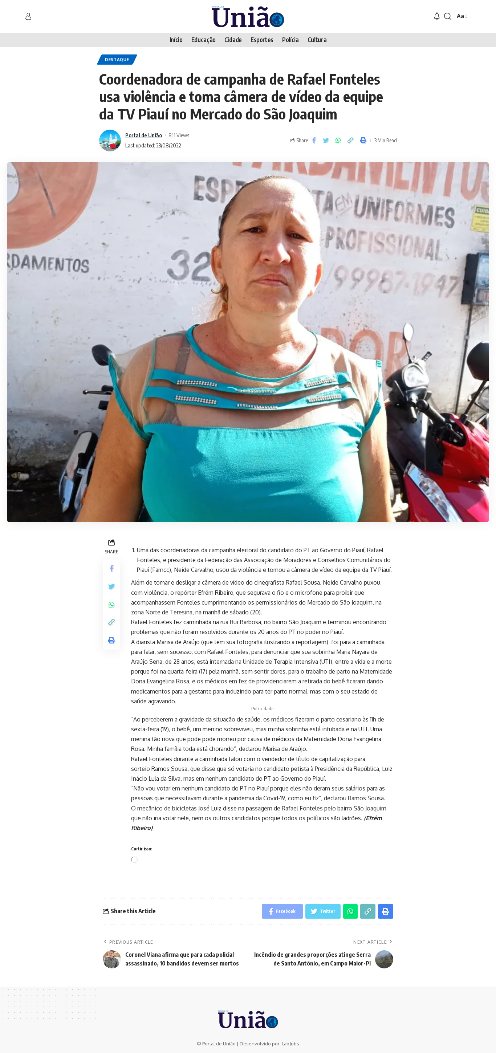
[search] (447, 16)
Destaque (117, 59)
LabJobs (290, 1043)
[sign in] (28, 16)
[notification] (436, 16)
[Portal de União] (248, 16)
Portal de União (143, 135)
